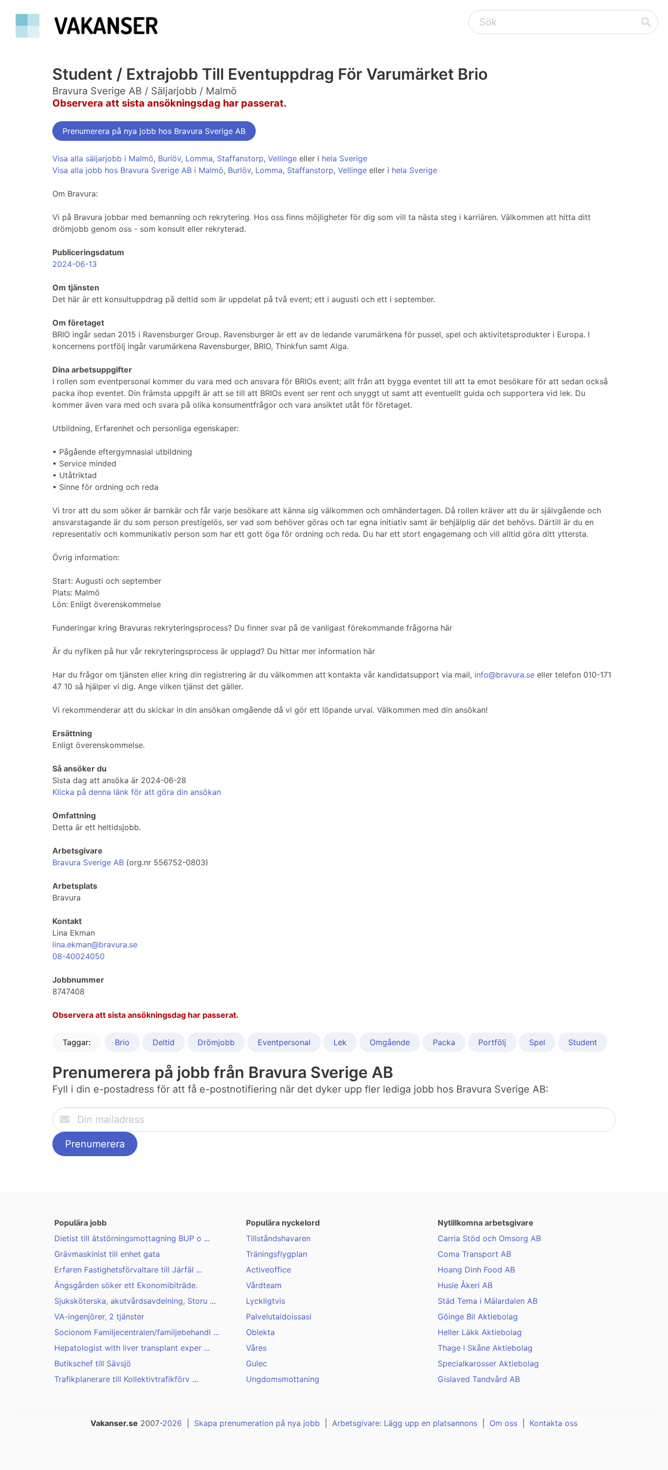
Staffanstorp (240, 158)
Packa (444, 1042)
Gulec (256, 1363)
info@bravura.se (504, 675)
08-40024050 (78, 956)
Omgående (390, 1042)
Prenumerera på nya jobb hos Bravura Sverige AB (154, 131)
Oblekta (260, 1332)
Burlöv (169, 158)
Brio (122, 1042)
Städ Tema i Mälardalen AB (487, 1301)
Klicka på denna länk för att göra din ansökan (136, 792)
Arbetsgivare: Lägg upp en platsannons (404, 1423)
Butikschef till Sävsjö (92, 1363)
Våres (256, 1348)
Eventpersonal (284, 1042)
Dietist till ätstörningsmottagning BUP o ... (132, 1238)
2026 (172, 1423)
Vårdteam (264, 1285)
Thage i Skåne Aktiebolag (485, 1348)
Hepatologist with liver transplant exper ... (132, 1348)
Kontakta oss (554, 1423)
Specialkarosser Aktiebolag (488, 1363)
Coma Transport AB (474, 1254)
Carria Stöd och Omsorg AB (489, 1238)
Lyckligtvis (265, 1301)
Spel (537, 1042)
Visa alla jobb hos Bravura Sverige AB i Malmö (137, 170)
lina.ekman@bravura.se (94, 944)
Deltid (164, 1042)
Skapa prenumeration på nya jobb (257, 1423)
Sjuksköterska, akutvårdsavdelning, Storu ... (135, 1301)
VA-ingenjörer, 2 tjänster (99, 1316)
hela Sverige (344, 158)
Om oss (503, 1423)
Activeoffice (268, 1269)
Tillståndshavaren (278, 1238)
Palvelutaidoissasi (279, 1316)
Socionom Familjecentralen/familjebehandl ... (136, 1332)
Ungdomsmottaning (282, 1379)
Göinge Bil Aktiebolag (478, 1316)
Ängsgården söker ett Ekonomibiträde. (126, 1285)
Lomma (199, 158)
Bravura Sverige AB (88, 862)
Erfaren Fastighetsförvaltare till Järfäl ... (128, 1269)
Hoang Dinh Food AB (476, 1269)
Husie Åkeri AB (465, 1285)
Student (582, 1042)
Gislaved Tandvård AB (479, 1379)
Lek (340, 1042)
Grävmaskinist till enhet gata (107, 1254)
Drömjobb (216, 1042)
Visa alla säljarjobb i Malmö (103, 158)
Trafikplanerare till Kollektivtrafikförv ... (126, 1379)
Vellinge (282, 158)
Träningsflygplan (276, 1254)
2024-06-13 (74, 264)
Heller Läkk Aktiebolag (480, 1332)
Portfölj (492, 1042)
